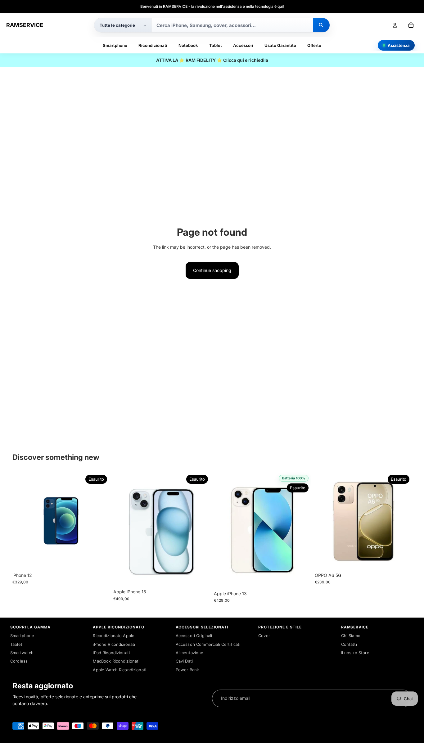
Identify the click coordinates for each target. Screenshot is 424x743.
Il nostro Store (355, 652)
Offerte (314, 45)
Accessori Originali (194, 635)
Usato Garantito (280, 45)
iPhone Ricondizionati (114, 644)
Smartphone (115, 45)
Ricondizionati (152, 45)
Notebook (188, 45)
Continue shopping (212, 270)
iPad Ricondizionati (111, 652)
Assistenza (399, 45)
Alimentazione (190, 652)
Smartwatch (22, 652)
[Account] (395, 25)
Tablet (215, 45)
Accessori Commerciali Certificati (208, 644)
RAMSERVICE (24, 25)
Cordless (19, 661)
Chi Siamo (350, 635)
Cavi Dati (184, 661)
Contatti (349, 644)
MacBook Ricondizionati (116, 661)
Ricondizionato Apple (113, 635)
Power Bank (187, 669)
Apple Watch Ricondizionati (119, 669)
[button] (122, 25)
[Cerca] (321, 25)
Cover (264, 635)
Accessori (243, 45)
